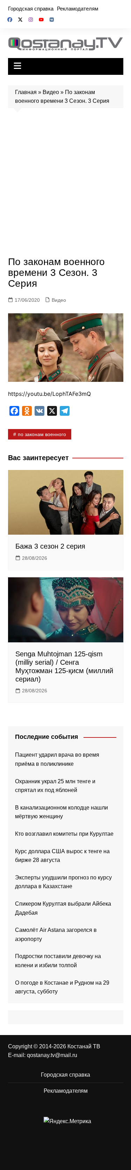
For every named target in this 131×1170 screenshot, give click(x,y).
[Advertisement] (65, 184)
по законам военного (42, 434)
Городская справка (30, 9)
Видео (51, 92)
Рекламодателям (77, 9)
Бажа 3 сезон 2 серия (50, 546)
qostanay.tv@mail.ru (52, 1055)
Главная (26, 92)
